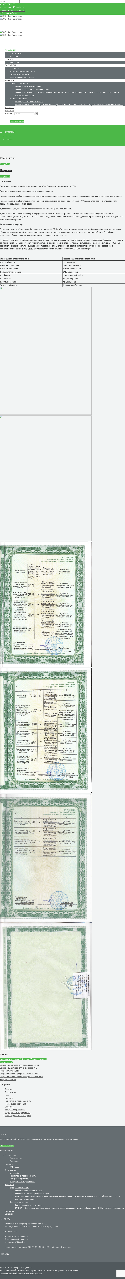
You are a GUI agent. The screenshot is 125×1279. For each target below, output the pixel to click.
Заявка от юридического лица (29, 86)
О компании (10, 50)
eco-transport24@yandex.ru (12, 7)
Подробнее (5, 164)
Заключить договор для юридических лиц (19, 1065)
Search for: (9, 113)
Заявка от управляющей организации (32, 89)
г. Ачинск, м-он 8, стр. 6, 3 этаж (12, 10)
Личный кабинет (9, 13)
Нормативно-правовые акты (22, 71)
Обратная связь (17, 121)
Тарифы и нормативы (19, 74)
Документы (10, 65)
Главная (8, 136)
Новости (9, 1098)
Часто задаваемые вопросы (18, 1115)
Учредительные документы (22, 77)
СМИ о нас (9, 1107)
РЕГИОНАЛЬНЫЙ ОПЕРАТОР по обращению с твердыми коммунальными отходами (39, 1270)
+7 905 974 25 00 (7, 4)
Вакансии (9, 111)
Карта (7, 1095)
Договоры (14, 68)
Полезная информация (15, 1104)
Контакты (9, 1211)
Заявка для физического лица (29, 102)
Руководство (16, 53)
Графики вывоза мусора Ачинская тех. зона (19, 1074)
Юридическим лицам (19, 83)
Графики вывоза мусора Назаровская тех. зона (21, 1077)
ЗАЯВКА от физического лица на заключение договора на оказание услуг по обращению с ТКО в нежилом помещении (69, 105)
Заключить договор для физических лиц (18, 1068)
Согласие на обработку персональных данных (21, 1273)
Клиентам (9, 80)
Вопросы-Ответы (8, 1079)
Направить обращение (10, 1071)
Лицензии (14, 56)
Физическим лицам (18, 99)
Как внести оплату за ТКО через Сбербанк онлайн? (23, 1059)
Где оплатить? (6, 1062)
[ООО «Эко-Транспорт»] (11, 16)
